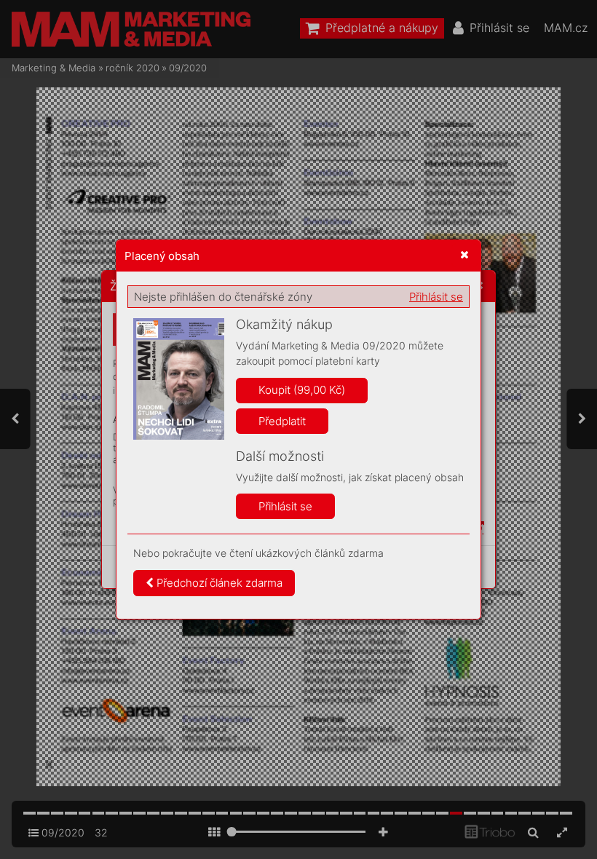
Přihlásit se (436, 297)
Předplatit (282, 421)
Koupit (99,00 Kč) (301, 390)
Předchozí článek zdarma (218, 583)
